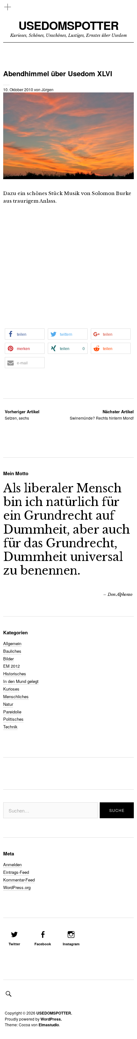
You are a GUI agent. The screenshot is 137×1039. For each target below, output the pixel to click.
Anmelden (12, 864)
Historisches (14, 674)
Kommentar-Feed (19, 880)
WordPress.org (17, 887)
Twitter (14, 943)
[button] (25, 334)
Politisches (13, 719)
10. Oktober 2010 (18, 89)
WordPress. (51, 1019)
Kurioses (11, 689)
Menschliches (16, 696)
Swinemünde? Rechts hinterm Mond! (102, 414)
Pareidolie (12, 712)
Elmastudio (49, 1025)
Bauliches (12, 651)
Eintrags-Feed (16, 872)
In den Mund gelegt (21, 681)
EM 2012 (11, 666)
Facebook (42, 943)
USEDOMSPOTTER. (54, 1013)
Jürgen (47, 89)
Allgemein (12, 643)
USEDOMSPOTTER (68, 25)
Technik (10, 727)
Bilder (8, 659)
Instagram (71, 943)
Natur (8, 704)
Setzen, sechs (22, 414)
